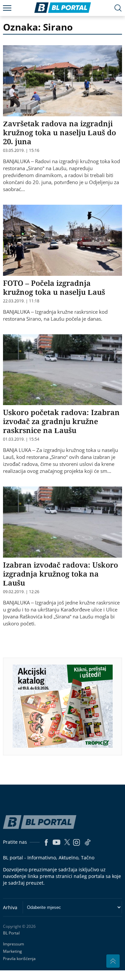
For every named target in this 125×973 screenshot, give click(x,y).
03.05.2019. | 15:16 (21, 151)
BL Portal (11, 933)
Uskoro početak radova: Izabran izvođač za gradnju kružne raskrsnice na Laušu (61, 421)
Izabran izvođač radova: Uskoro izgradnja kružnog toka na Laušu (60, 574)
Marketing (12, 951)
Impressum (13, 944)
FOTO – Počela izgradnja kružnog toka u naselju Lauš (54, 287)
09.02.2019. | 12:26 (21, 592)
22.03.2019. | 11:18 (21, 301)
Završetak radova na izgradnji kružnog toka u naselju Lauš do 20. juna (59, 132)
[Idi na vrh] (113, 961)
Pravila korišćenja (19, 958)
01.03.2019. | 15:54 (21, 439)
